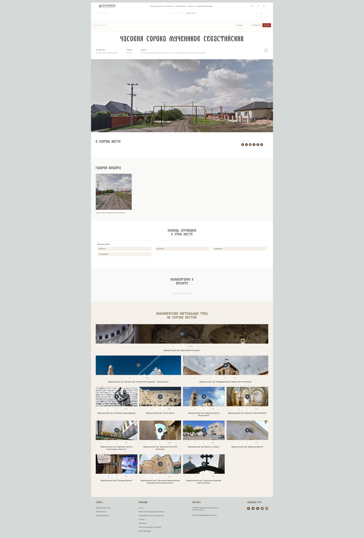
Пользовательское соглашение (151, 515)
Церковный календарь (205, 6)
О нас (141, 508)
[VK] (253, 508)
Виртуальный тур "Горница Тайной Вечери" (247, 413)
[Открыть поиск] (258, 6)
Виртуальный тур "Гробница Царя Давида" (116, 413)
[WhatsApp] (257, 144)
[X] (250, 144)
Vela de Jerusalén (107, 6)
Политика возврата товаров (150, 527)
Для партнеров (145, 531)
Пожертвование (102, 515)
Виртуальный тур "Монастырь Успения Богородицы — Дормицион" (138, 382)
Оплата (142, 519)
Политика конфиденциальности (151, 512)
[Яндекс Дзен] (266, 508)
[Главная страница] (168, 13)
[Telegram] (261, 144)
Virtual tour (257, 25)
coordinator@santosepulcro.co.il (204, 515)
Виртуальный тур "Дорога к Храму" (204, 447)
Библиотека (168, 6)
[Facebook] (248, 508)
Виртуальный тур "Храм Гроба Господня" (182, 350)
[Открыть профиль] (263, 6)
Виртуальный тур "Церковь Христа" (247, 447)
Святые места (101, 512)
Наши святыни (180, 6)
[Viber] (254, 144)
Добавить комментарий (183, 293)
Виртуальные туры (157, 6)
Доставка (142, 523)
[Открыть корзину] (249, 6)
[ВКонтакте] (242, 144)
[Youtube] (262, 508)
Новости (191, 6)
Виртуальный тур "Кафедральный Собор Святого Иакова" (225, 382)
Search (266, 25)
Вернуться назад (103, 13)
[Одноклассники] (246, 144)
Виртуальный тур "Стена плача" (160, 413)
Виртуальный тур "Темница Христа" (117, 481)
